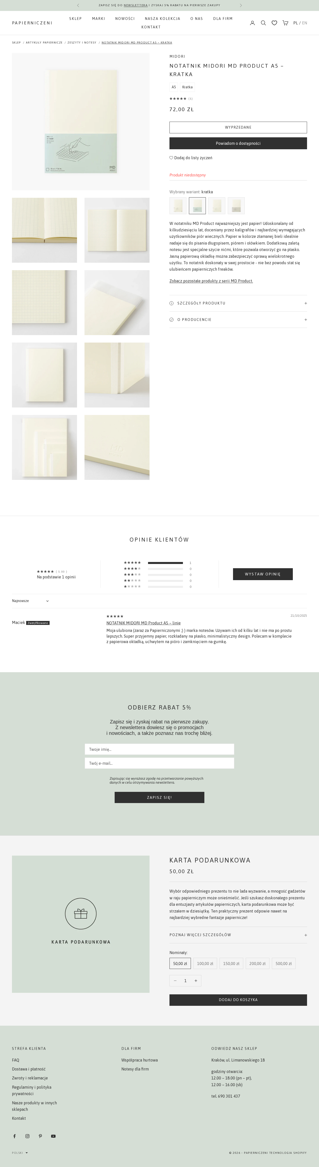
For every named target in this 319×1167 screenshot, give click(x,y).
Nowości (125, 19)
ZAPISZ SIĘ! (159, 797)
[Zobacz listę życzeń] (274, 23)
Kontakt (151, 27)
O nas (196, 19)
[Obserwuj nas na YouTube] (53, 1136)
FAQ (15, 1060)
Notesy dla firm (135, 1069)
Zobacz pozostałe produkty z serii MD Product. (211, 281)
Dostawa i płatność (29, 1069)
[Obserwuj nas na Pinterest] (40, 1136)
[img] (115, 616)
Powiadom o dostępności (238, 143)
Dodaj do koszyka (238, 1000)
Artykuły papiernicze (44, 42)
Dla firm (223, 19)
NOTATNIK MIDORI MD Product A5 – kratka (137, 42)
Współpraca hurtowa (139, 1060)
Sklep (75, 19)
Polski (17, 1152)
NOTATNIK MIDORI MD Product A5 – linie (143, 623)
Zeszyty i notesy (82, 42)
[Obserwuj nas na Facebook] (14, 1136)
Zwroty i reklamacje (30, 1078)
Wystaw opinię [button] (263, 574)
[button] (178, 98)
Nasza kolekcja (162, 19)
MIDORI (177, 56)
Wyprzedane (238, 127)
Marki (98, 19)
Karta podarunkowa (210, 860)
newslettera (136, 5)
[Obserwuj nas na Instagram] (27, 1136)
